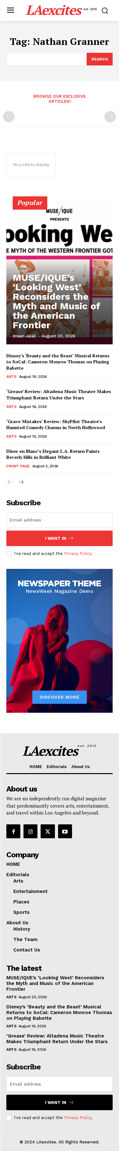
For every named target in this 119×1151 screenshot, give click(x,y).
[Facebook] (13, 831)
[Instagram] (30, 831)
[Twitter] (48, 831)
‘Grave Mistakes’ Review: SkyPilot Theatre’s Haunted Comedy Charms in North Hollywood (55, 424)
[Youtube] (65, 831)
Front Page (18, 466)
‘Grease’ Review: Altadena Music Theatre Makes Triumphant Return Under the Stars (58, 394)
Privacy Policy (77, 553)
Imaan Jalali (24, 336)
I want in (55, 538)
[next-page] (20, 482)
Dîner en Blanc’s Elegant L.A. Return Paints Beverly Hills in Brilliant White (53, 454)
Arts (11, 376)
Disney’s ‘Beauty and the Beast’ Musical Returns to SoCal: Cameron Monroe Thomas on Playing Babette (57, 362)
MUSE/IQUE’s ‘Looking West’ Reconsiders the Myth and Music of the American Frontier (56, 301)
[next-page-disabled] (110, 116)
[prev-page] (9, 116)
